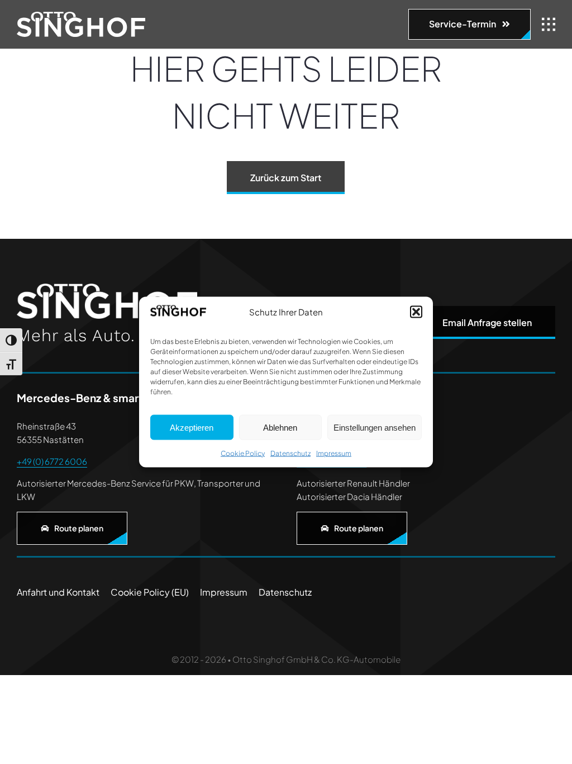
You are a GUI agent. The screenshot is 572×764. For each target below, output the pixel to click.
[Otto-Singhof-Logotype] (81, 16)
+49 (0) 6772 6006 (52, 461)
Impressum (333, 453)
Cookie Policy (243, 453)
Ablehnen (280, 427)
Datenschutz (290, 453)
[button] (416, 312)
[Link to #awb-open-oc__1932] (548, 24)
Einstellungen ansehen (374, 427)
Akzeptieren (191, 427)
